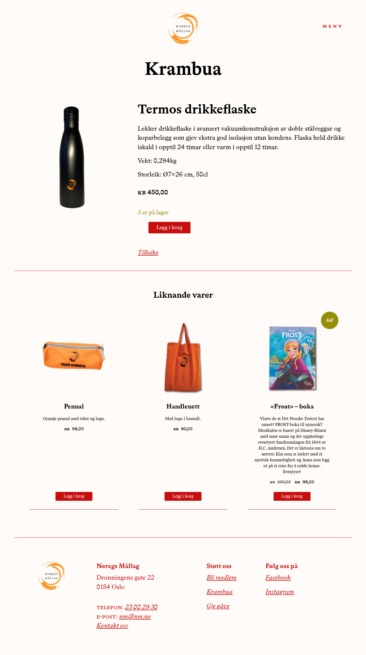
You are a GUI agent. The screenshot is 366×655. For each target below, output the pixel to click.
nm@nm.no (135, 617)
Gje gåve (218, 606)
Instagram (280, 592)
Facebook (278, 578)
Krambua (220, 592)
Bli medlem (222, 578)
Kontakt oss (112, 626)
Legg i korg (169, 227)
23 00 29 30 (141, 607)
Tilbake (148, 253)
